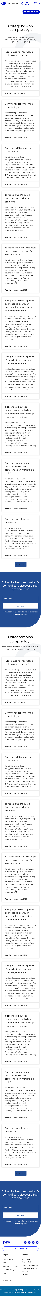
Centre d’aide (8, 1259)
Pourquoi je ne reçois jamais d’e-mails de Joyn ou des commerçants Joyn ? (19, 360)
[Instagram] (29, 1242)
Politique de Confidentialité (27, 1260)
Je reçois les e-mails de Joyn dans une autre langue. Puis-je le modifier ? (20, 251)
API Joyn (25, 1275)
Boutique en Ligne (9, 1270)
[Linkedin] (33, 1242)
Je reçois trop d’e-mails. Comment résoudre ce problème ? (17, 198)
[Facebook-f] (25, 1242)
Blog (4, 1273)
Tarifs (4, 1263)
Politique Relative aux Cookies (29, 1270)
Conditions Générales (30, 1265)
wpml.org (19, 1290)
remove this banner (28, 1292)
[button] (3, 11)
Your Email (8, 598)
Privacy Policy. (23, 614)
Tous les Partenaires (10, 1266)
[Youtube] (37, 1242)
